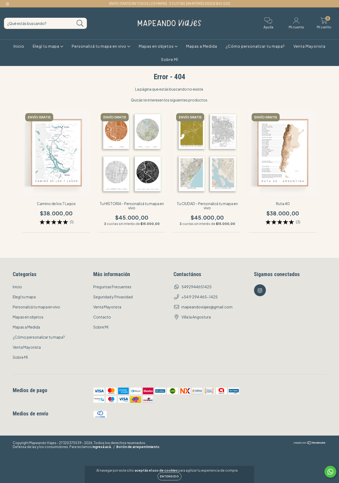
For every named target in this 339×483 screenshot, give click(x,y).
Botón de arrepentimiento (137, 447)
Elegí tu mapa (46, 46)
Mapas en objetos (157, 46)
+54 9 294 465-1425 (199, 296)
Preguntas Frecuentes (112, 286)
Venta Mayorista (309, 46)
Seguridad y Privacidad (113, 296)
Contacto (102, 316)
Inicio (19, 46)
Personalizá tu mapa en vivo (99, 46)
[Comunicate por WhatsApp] (330, 472)
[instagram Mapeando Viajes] (7, 3)
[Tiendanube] (309, 443)
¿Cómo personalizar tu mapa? (255, 46)
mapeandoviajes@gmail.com (207, 306)
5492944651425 (196, 286)
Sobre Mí (169, 59)
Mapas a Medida (201, 46)
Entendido (169, 476)
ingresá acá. (102, 447)
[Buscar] (80, 23)
